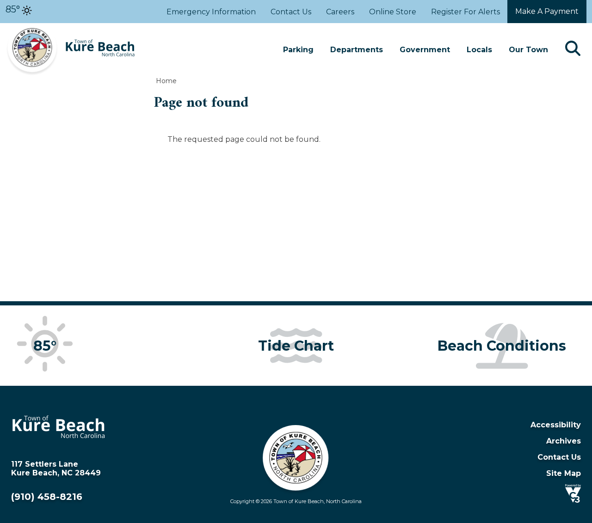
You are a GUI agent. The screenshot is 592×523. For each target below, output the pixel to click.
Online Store (392, 11)
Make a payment (547, 11)
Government (425, 49)
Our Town (528, 49)
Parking (298, 49)
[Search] (572, 49)
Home (166, 81)
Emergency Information (211, 11)
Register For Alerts (465, 11)
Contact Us (291, 11)
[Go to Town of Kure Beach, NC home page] (70, 27)
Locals (479, 49)
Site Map (563, 473)
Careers (340, 11)
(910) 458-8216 (46, 496)
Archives (563, 441)
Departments (356, 49)
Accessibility (555, 424)
